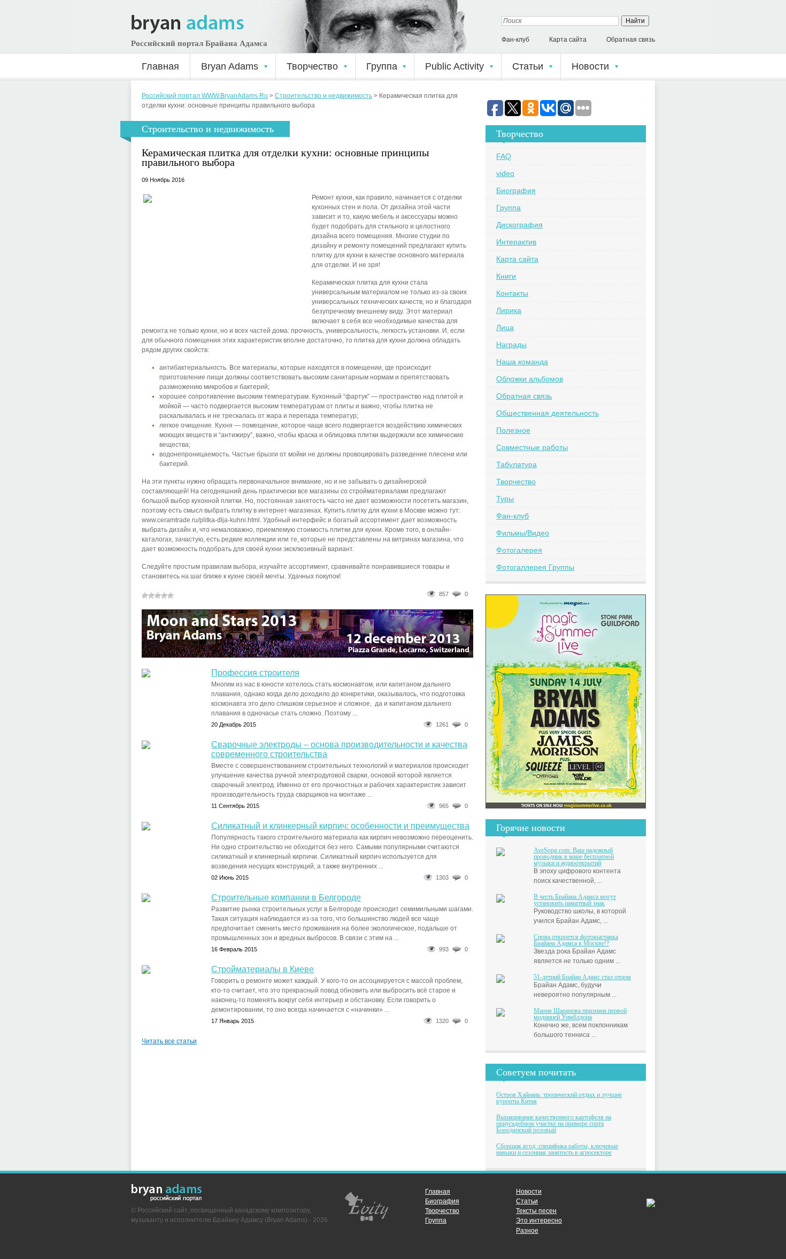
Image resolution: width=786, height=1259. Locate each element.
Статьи (527, 66)
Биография (516, 190)
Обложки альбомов (529, 379)
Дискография (519, 224)
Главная (160, 66)
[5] (170, 595)
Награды (511, 344)
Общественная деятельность (547, 413)
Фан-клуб (515, 39)
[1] (145, 595)
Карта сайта (568, 39)
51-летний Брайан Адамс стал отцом (582, 977)
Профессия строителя (255, 672)
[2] (151, 595)
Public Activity (454, 66)
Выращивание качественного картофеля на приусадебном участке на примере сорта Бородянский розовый (553, 1123)
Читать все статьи (169, 1041)
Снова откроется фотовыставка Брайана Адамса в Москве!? (576, 940)
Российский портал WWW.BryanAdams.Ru (205, 96)
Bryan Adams (229, 66)
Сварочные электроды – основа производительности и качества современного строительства (339, 749)
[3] (158, 595)
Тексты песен (536, 1211)
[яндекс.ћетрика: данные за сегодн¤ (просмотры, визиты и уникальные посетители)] (650, 1203)
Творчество (312, 66)
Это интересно (539, 1220)
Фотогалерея (519, 550)
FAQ (503, 156)
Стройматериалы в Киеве (262, 969)
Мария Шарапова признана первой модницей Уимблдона (580, 1014)
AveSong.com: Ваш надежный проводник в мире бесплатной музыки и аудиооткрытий (574, 856)
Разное (527, 1230)
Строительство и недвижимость (323, 96)
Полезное (513, 430)
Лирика (508, 310)
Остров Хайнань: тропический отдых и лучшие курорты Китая (559, 1098)
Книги (506, 276)
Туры (505, 498)
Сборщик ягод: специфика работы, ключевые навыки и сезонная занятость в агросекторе (557, 1149)
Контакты (512, 293)
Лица (505, 327)
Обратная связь (630, 39)
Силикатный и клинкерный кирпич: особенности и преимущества (340, 825)
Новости (590, 66)
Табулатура (516, 464)
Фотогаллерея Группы (535, 567)
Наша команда (522, 361)
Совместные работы (532, 447)
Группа (381, 66)
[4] (164, 595)
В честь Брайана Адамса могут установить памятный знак (575, 900)
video (505, 173)
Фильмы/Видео (522, 533)
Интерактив (516, 242)
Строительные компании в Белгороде (286, 897)
